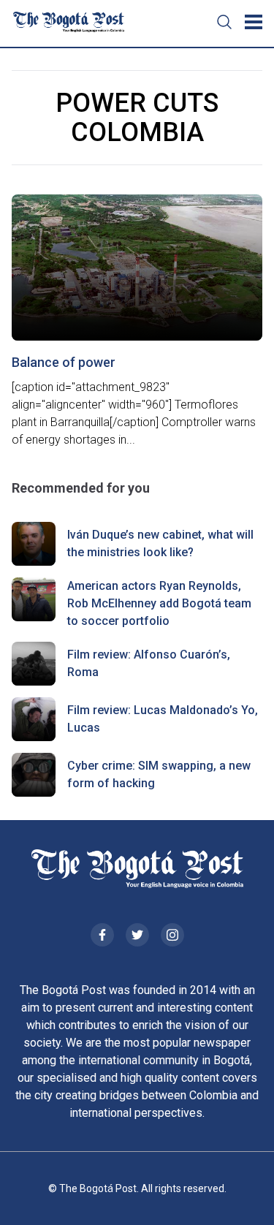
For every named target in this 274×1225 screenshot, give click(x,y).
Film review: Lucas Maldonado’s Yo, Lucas (162, 719)
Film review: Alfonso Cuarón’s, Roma (148, 663)
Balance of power (63, 362)
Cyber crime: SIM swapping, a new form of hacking (159, 774)
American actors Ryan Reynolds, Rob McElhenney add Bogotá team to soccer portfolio (159, 603)
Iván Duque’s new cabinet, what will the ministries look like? (160, 543)
